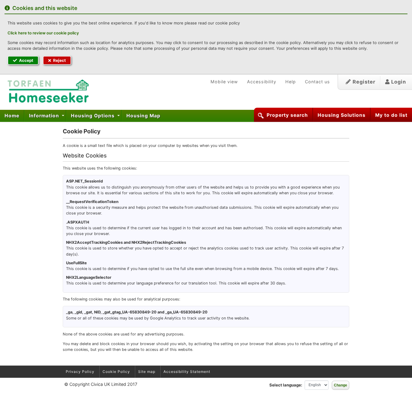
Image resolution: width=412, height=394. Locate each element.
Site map (146, 371)
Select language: (285, 385)
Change (340, 385)
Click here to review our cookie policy (43, 32)
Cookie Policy (116, 371)
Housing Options (93, 116)
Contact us (317, 81)
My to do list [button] (391, 115)
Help (290, 81)
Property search (287, 115)
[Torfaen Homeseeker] (46, 91)
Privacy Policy (80, 371)
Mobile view (224, 81)
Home (12, 116)
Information (45, 116)
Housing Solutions (342, 115)
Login (398, 82)
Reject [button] (59, 60)
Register (363, 82)
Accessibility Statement (186, 371)
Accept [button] (25, 60)
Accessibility (261, 81)
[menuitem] (12, 116)
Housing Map (143, 116)
